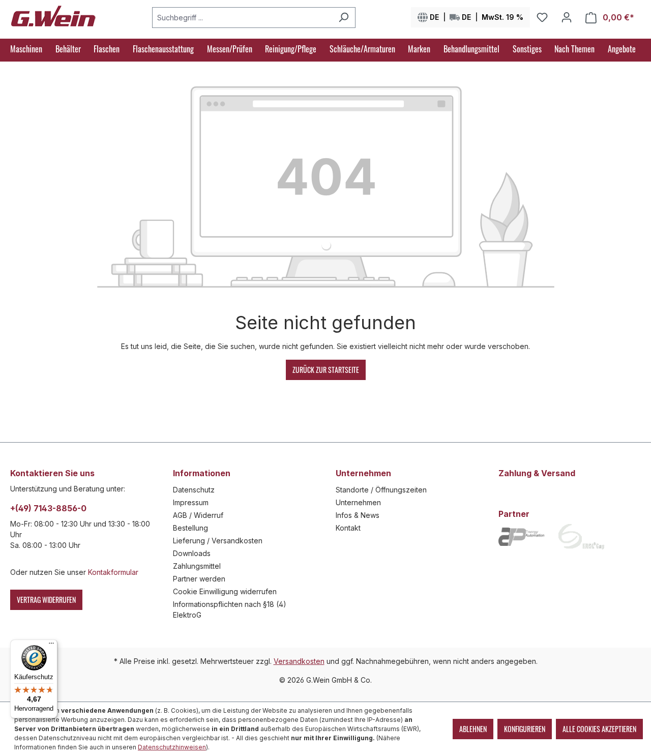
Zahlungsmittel (197, 566)
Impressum (191, 502)
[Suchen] (344, 17)
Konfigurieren (524, 728)
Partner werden (199, 578)
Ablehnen (473, 728)
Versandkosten (299, 661)
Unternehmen (358, 502)
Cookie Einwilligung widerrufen (225, 591)
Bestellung (190, 528)
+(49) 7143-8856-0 (48, 508)
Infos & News (357, 515)
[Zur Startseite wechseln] (53, 15)
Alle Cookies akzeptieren (599, 728)
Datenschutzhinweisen (172, 747)
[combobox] (242, 17)
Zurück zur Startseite (325, 369)
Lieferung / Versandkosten (217, 540)
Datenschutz (194, 489)
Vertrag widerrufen (46, 599)
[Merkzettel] (542, 17)
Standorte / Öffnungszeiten (381, 489)
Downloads (192, 553)
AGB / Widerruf (198, 515)
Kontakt (348, 528)
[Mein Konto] (566, 17)
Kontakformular (113, 572)
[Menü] (51, 645)
